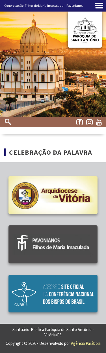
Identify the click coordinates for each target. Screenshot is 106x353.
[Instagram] (90, 122)
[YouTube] (100, 122)
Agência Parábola (86, 343)
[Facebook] (80, 122)
